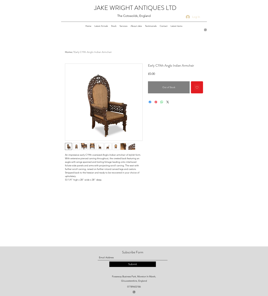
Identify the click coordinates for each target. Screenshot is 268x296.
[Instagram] (205, 29)
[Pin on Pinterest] (156, 102)
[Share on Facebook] (150, 102)
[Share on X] (168, 102)
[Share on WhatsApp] (162, 102)
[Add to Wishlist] (197, 87)
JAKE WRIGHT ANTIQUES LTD (135, 7)
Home (68, 52)
